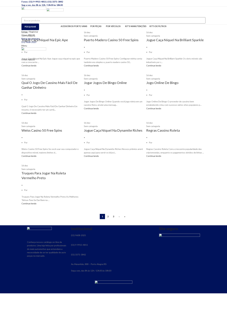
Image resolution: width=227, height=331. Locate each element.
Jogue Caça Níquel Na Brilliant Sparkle (175, 40)
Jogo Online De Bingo (162, 83)
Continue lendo (28, 65)
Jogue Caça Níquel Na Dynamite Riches (113, 130)
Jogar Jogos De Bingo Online (105, 83)
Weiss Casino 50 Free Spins (41, 130)
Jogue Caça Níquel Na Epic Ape (44, 40)
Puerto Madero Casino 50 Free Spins (111, 40)
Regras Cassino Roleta (163, 130)
